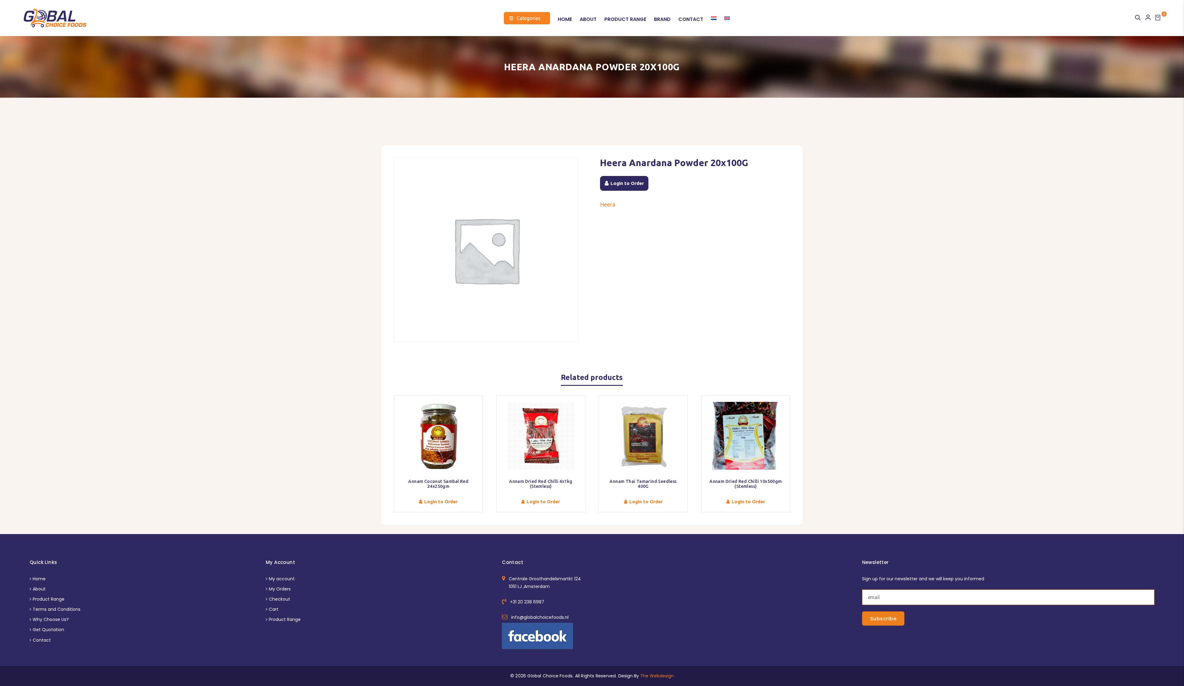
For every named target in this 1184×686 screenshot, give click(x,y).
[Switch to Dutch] (714, 18)
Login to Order (627, 183)
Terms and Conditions (56, 609)
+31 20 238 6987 (527, 602)
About (588, 19)
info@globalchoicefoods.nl (540, 617)
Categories (525, 18)
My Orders (280, 589)
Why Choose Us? (51, 619)
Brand (662, 19)
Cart (273, 609)
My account (282, 579)
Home (565, 19)
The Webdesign (657, 676)
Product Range (625, 19)
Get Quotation (48, 630)
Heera (607, 204)
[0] (1157, 17)
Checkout (279, 599)
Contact (690, 19)
